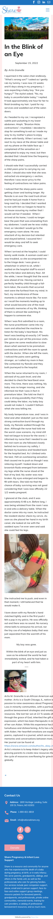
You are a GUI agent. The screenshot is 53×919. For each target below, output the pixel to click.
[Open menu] (47, 10)
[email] (49, 2)
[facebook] (34, 2)
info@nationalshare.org (28, 820)
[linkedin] (44, 2)
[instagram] (39, 2)
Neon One (34, 917)
